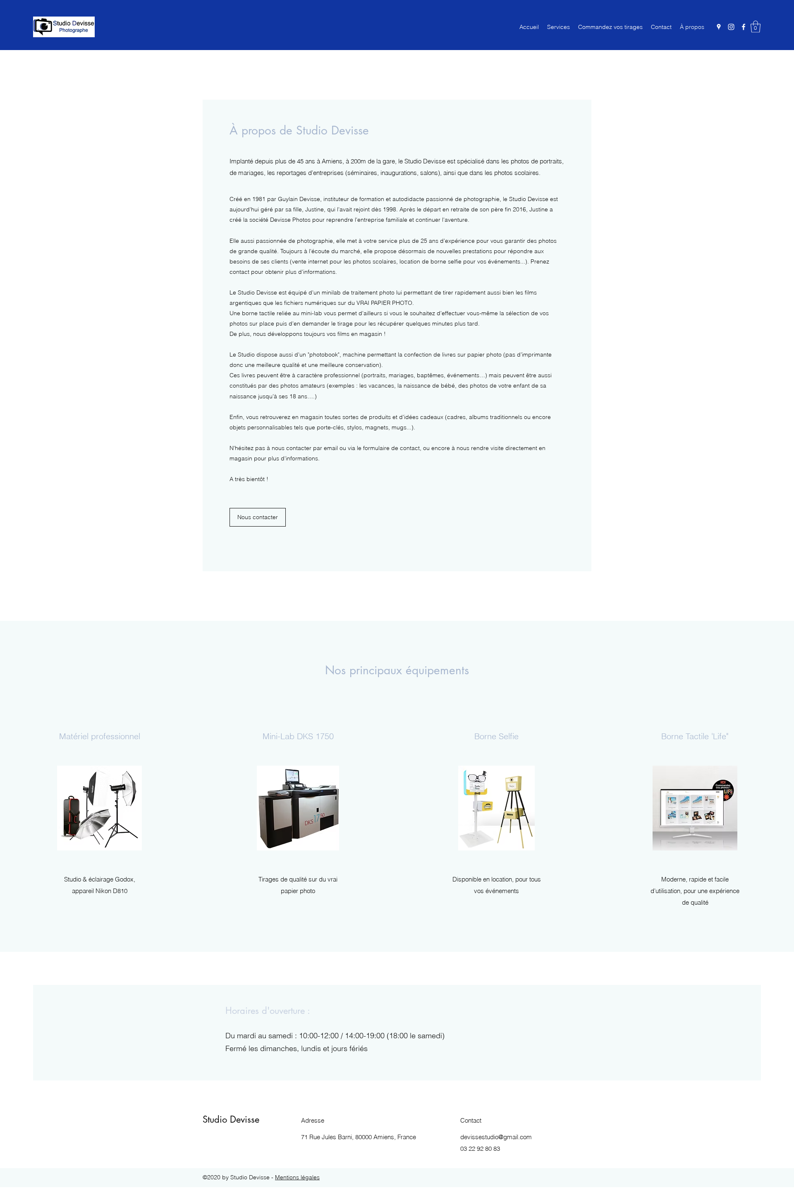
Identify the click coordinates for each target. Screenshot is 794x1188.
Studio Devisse (231, 1119)
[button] (756, 27)
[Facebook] (743, 27)
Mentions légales (297, 1177)
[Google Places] (719, 27)
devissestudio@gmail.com (496, 1137)
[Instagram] (731, 27)
